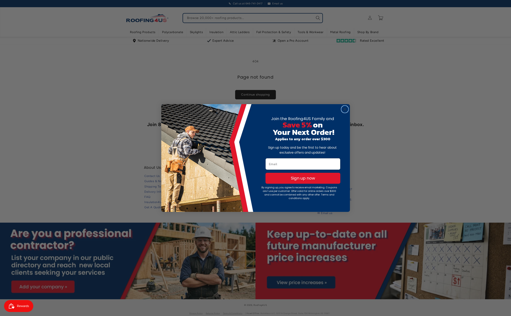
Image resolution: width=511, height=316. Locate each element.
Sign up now (303, 178)
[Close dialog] (344, 109)
